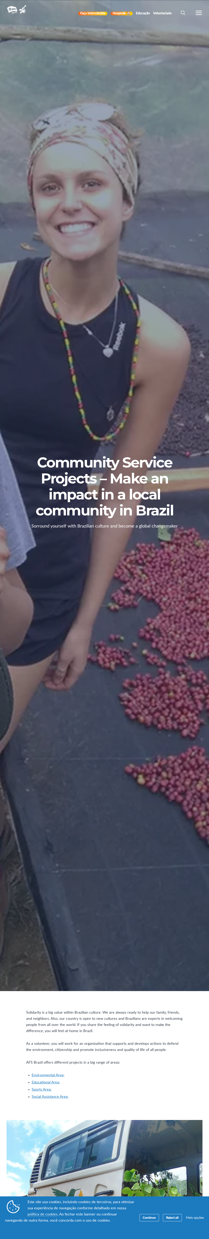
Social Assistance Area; (50, 1097)
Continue (149, 1217)
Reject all (172, 1217)
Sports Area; (42, 1090)
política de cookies (43, 1214)
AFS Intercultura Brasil (18, 13)
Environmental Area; (48, 1075)
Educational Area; (46, 1082)
